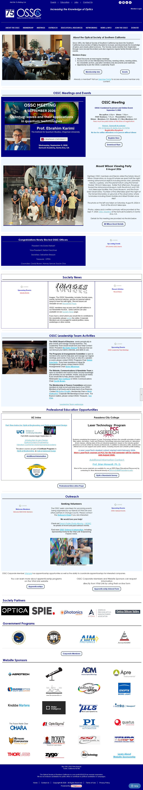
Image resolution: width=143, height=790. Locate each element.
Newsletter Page (69, 303)
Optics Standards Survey (106, 475)
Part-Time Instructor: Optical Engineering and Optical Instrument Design (36, 425)
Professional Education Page (71, 486)
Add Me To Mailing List (18, 2)
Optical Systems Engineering (36, 442)
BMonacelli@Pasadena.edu (121, 470)
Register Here (113, 138)
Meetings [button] (41, 28)
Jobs (76, 2)
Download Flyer (113, 145)
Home (35, 783)
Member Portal (104, 79)
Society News (68, 312)
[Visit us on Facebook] (120, 2)
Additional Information (36, 456)
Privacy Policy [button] (104, 783)
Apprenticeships (35, 586)
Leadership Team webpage (71, 404)
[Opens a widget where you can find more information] (134, 786)
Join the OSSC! (121, 28)
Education (65, 2)
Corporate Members (71, 653)
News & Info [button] (106, 28)
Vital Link (28, 573)
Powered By (66, 786)
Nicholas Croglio (63, 391)
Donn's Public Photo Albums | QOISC (75, 523)
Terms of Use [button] (91, 783)
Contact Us (88, 2)
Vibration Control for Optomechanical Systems (36, 445)
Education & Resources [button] (71, 28)
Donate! (135, 28)
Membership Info (93, 72)
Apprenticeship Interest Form (106, 589)
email (69, 318)
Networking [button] (91, 28)
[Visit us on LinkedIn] (126, 2)
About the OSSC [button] (12, 28)
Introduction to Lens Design (36, 440)
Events (53, 2)
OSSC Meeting (105, 212)
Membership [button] (28, 28)
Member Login (136, 9)
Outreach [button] (53, 28)
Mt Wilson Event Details (113, 224)
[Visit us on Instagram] (123, 2)
